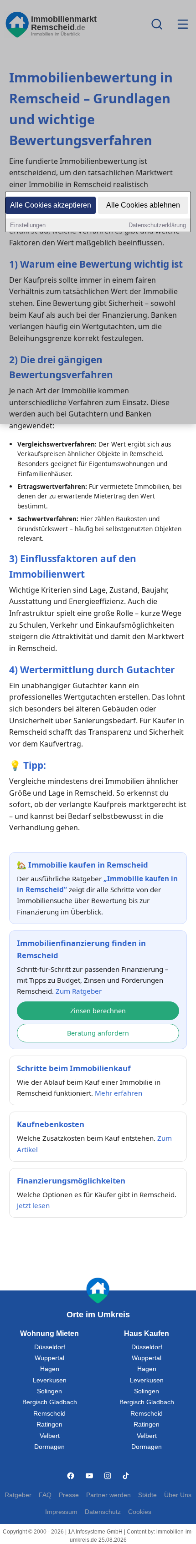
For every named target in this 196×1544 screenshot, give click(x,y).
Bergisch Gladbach (49, 1402)
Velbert (50, 1435)
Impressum (61, 1511)
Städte (147, 1495)
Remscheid (49, 1413)
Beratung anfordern (98, 1033)
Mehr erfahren (118, 1092)
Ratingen (49, 1424)
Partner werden (108, 1495)
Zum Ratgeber (79, 990)
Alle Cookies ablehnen (143, 205)
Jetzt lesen (33, 1205)
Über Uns (177, 1495)
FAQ (45, 1495)
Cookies (139, 1511)
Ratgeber (18, 1495)
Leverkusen (50, 1380)
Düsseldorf (49, 1347)
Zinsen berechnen (98, 1010)
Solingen (49, 1391)
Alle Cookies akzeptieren (50, 205)
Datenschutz (103, 1511)
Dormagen (49, 1446)
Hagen (49, 1369)
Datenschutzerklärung (157, 225)
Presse (69, 1495)
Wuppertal (49, 1358)
